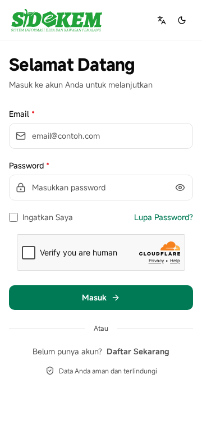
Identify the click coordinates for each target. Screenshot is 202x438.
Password (29, 165)
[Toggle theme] (182, 20)
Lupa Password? (163, 217)
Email (22, 113)
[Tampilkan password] (180, 187)
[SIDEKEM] (56, 20)
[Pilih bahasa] (162, 20)
